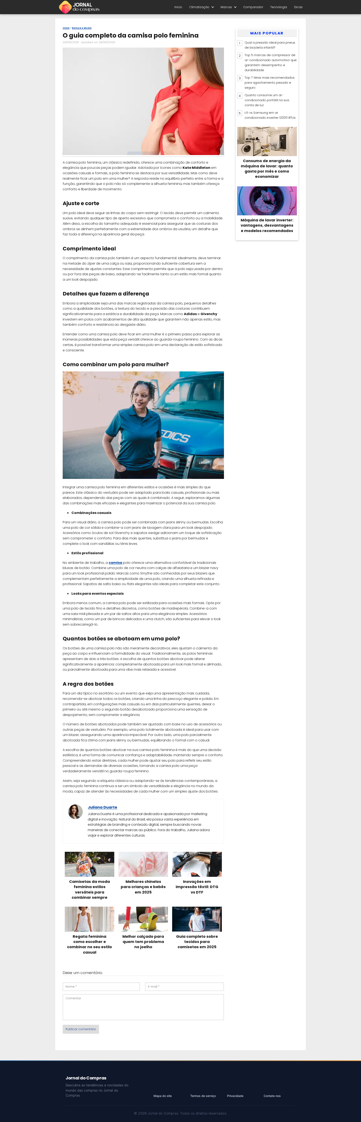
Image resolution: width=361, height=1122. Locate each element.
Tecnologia (278, 7)
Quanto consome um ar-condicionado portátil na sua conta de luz (267, 100)
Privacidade (235, 1096)
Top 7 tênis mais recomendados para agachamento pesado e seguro (270, 82)
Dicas (298, 7)
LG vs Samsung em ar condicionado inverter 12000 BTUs (270, 115)
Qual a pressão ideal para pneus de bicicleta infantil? (270, 45)
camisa (115, 562)
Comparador (253, 7)
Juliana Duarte (102, 807)
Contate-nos (272, 1096)
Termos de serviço (203, 1096)
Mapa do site (163, 1096)
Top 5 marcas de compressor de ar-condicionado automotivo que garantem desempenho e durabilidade (271, 62)
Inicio (178, 7)
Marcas (226, 7)
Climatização (199, 7)
